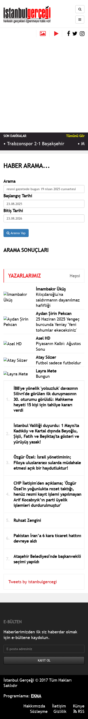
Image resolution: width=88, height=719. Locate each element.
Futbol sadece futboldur (58, 363)
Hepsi (75, 275)
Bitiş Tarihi (13, 210)
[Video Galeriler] (58, 33)
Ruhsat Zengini (27, 520)
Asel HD (43, 338)
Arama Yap (18, 233)
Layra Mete (46, 371)
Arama (9, 181)
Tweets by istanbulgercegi (32, 581)
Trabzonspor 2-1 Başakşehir (34, 144)
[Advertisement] (44, 84)
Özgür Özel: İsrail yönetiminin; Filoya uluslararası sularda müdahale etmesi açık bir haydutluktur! (47, 462)
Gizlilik (60, 711)
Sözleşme (39, 711)
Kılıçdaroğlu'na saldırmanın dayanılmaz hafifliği (58, 300)
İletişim (59, 706)
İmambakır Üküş (51, 289)
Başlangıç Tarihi (18, 195)
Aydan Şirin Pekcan (54, 313)
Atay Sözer (46, 357)
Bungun (43, 376)
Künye (78, 706)
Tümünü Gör (75, 136)
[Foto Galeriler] (43, 33)
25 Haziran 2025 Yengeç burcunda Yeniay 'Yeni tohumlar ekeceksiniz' (58, 324)
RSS (80, 711)
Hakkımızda (34, 706)
